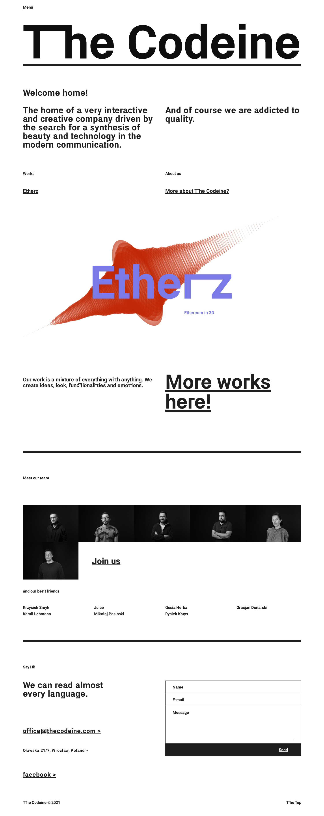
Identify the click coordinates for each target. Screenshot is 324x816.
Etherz (30, 190)
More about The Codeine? (197, 190)
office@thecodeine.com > (62, 730)
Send (283, 749)
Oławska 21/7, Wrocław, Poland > (55, 750)
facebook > (39, 774)
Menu (28, 7)
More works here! (218, 391)
